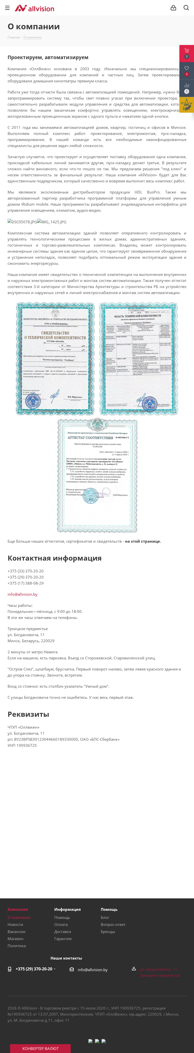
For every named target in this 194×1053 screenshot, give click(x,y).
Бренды (108, 931)
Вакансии (17, 931)
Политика (17, 945)
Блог (105, 917)
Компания (18, 909)
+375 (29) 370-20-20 (34, 969)
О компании (19, 917)
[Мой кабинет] (173, 7)
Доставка (62, 931)
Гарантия (62, 938)
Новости (15, 924)
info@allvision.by (22, 594)
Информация (67, 909)
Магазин (15, 938)
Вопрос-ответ (113, 924)
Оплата (61, 924)
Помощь (62, 917)
